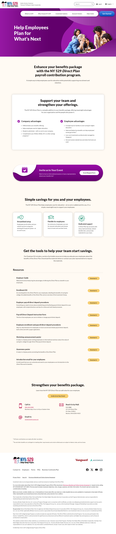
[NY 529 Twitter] (92, 470)
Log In (100, 4)
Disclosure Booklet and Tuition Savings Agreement (42, 477)
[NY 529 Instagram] (101, 470)
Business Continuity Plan (50, 470)
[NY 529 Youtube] (96, 470)
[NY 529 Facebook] (87, 470)
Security (24, 477)
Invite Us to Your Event (58, 396)
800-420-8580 (29, 407)
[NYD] (23, 460)
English (109, 4)
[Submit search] (92, 4)
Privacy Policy (16, 477)
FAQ (38, 470)
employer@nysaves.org (31, 419)
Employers (25, 470)
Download (93, 278)
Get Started (106, 14)
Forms (33, 470)
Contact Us (16, 470)
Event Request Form (89, 173)
